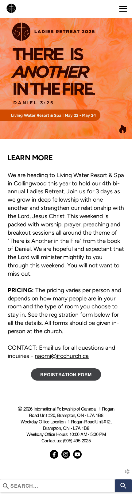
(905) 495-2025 (77, 440)
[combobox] (57, 486)
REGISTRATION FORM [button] (66, 374)
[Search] (123, 486)
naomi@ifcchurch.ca (62, 355)
